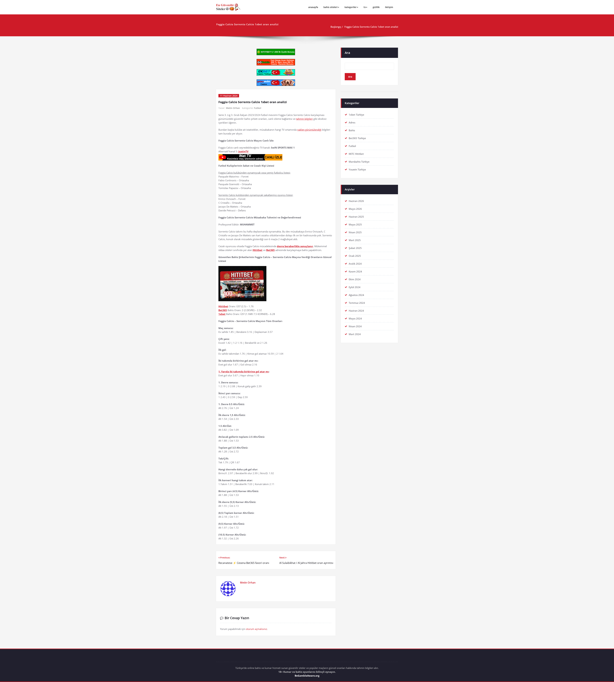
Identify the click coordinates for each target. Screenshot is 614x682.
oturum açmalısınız (256, 629)
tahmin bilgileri (304, 118)
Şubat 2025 (355, 248)
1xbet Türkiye (356, 114)
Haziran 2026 (356, 201)
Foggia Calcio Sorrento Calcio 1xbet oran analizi (371, 26)
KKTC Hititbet (356, 153)
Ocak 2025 (355, 255)
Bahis (352, 130)
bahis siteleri (330, 7)
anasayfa (313, 7)
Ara (347, 53)
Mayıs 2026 (355, 208)
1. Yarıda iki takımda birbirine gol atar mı (243, 371)
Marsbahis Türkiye (359, 161)
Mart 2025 (355, 240)
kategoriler (351, 7)
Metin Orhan (233, 108)
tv (365, 7)
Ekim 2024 (355, 279)
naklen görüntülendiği (309, 129)
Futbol (257, 108)
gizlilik (376, 7)
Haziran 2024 (356, 310)
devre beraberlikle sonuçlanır (295, 246)
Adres (352, 122)
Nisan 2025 (355, 232)
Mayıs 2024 (355, 318)
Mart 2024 (355, 334)
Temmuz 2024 (357, 302)
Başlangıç (336, 26)
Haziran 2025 (356, 216)
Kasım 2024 (355, 271)
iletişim (389, 7)
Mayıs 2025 (355, 224)
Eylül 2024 (354, 287)
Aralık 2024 (355, 263)
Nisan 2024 (355, 326)
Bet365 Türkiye (357, 138)
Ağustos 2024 (356, 295)
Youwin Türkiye (357, 169)
